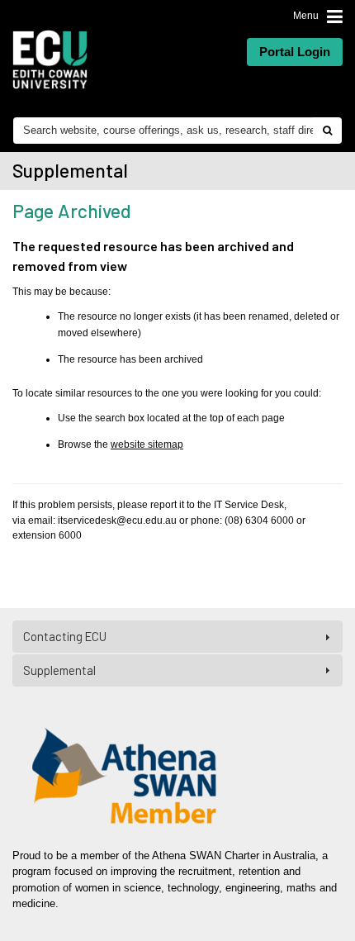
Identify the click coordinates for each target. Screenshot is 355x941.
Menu (306, 15)
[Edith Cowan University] (50, 59)
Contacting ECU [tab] (64, 636)
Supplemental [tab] (59, 670)
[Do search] (327, 130)
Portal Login (294, 52)
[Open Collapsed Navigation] (335, 16)
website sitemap (147, 444)
